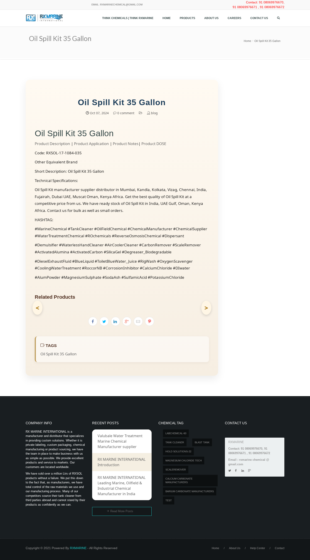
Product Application (91, 143)
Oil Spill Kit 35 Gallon (267, 41)
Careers (234, 18)
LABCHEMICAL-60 (175, 433)
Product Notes (125, 143)
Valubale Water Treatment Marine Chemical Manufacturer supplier (120, 441)
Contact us (259, 18)
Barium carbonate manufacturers (189, 491)
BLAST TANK (202, 442)
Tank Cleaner (174, 442)
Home (166, 18)
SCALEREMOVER (175, 469)
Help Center (257, 548)
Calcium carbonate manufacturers (178, 480)
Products (187, 18)
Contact (279, 548)
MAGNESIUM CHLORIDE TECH (183, 460)
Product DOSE (153, 143)
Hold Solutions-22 (178, 451)
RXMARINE (78, 548)
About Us (211, 18)
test (168, 500)
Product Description (52, 143)
